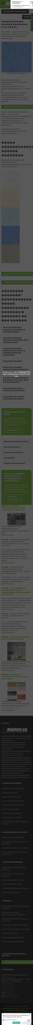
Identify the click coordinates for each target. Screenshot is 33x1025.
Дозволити (16, 1023)
